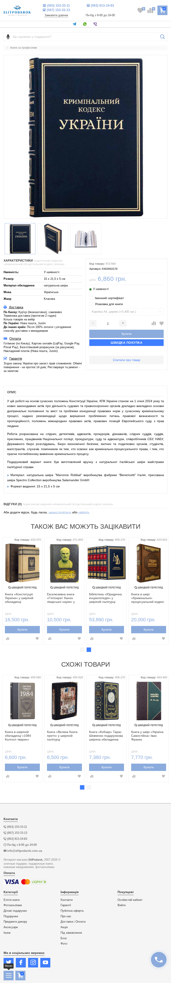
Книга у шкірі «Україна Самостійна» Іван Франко (147, 735)
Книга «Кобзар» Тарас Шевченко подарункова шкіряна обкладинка (106, 735)
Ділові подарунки (15, 910)
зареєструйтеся (60, 512)
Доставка (16, 307)
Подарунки (11, 916)
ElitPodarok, (35, 859)
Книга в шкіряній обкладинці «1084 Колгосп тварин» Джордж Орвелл (18, 736)
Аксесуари (11, 927)
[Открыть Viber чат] (96, 24)
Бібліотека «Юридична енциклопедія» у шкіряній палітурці (105, 598)
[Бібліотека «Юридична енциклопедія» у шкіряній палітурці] (106, 563)
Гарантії (66, 905)
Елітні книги (12, 900)
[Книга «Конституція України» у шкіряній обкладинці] (22, 563)
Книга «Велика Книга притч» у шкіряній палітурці (62, 735)
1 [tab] (82, 649)
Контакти (67, 900)
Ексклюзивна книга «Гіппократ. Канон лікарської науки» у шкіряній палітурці (61, 598)
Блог (64, 938)
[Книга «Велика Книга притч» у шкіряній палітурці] (64, 701)
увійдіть (83, 512)
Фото (64, 943)
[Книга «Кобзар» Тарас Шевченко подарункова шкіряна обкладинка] (106, 701)
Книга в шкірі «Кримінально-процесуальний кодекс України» (147, 598)
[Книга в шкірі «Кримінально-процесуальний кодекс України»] (148, 563)
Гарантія (15, 358)
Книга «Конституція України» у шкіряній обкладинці (19, 598)
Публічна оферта (72, 910)
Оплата (15, 338)
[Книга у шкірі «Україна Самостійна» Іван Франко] (148, 701)
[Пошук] (162, 36)
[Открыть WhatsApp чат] (85, 24)
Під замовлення (71, 932)
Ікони (7, 932)
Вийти (122, 905)
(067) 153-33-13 (58, 10)
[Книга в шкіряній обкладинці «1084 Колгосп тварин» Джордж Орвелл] (22, 701)
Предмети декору (15, 921)
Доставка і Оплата (73, 921)
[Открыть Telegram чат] (75, 24)
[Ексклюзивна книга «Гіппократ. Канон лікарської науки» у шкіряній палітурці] (64, 563)
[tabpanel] (22, 591)
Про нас (66, 916)
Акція (64, 927)
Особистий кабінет (130, 900)
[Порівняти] (154, 323)
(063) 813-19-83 (102, 5)
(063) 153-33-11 (58, 5)
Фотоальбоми (13, 905)
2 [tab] (89, 649)
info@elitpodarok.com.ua (24, 850)
